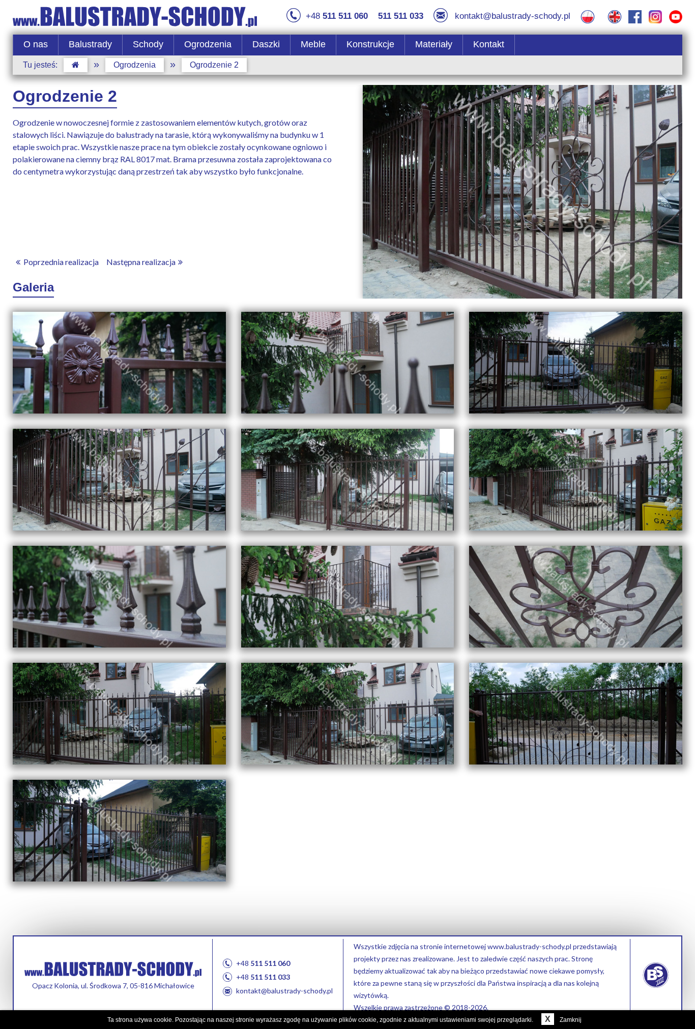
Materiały (433, 44)
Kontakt (488, 44)
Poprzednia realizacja (61, 262)
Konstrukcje (370, 44)
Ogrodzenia (207, 44)
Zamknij (563, 1019)
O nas (35, 44)
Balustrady (90, 44)
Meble (313, 44)
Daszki (266, 44)
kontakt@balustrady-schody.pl (512, 16)
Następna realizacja (141, 262)
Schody (148, 44)
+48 (337, 16)
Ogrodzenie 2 (214, 65)
